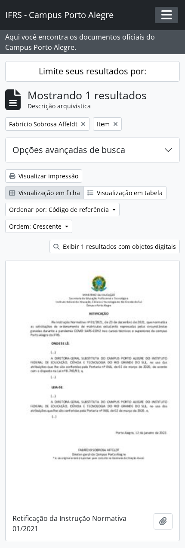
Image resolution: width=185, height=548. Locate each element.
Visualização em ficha (48, 193)
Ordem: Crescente (36, 226)
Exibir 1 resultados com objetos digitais (118, 246)
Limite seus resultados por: (92, 71)
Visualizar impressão (47, 176)
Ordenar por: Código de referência (60, 209)
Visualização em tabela (129, 193)
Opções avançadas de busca (68, 150)
